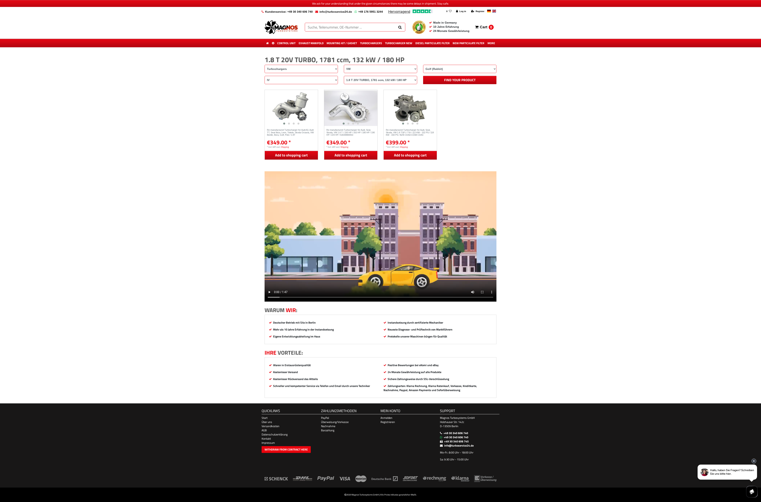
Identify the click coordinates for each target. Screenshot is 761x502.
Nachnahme (328, 426)
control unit (286, 43)
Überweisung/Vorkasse (335, 422)
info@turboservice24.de (335, 11)
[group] (291, 108)
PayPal (325, 418)
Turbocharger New (398, 43)
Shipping (285, 147)
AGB (264, 430)
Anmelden (386, 418)
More (491, 43)
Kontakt (266, 438)
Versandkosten (270, 426)
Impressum (268, 443)
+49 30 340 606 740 (456, 433)
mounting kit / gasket (342, 43)
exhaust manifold (311, 43)
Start (265, 418)
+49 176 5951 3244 (370, 11)
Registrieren (387, 422)
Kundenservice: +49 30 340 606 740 (289, 11)
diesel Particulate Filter (432, 43)
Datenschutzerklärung (275, 434)
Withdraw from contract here (286, 449)
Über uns (267, 422)
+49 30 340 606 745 (456, 441)
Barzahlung (327, 430)
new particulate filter (468, 43)
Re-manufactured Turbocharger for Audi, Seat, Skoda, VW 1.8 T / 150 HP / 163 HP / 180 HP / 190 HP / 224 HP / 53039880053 (350, 132)
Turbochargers (371, 43)
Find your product (460, 80)
